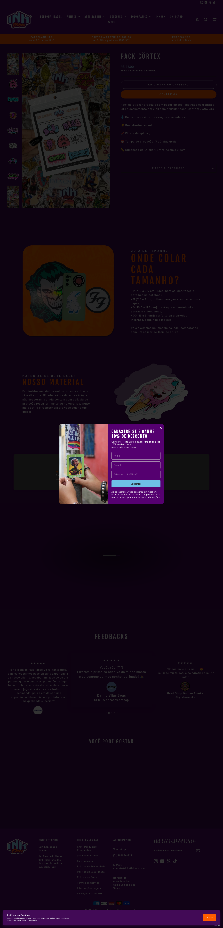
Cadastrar (136, 483)
